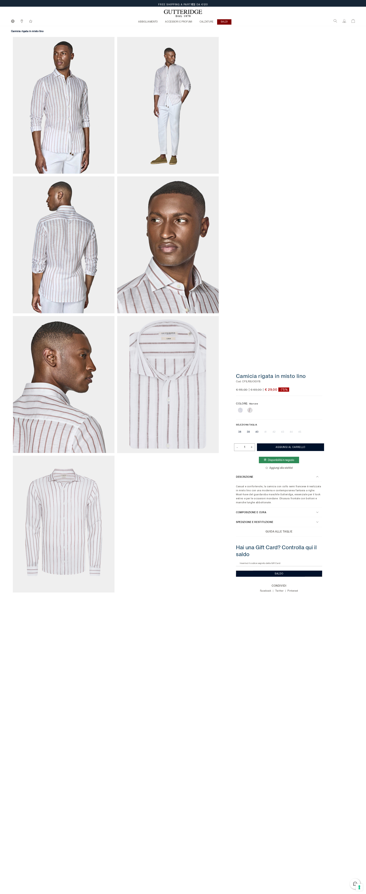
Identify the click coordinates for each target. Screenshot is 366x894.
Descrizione (244, 476)
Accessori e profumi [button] (178, 21)
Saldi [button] (224, 21)
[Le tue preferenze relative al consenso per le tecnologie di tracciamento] (359, 887)
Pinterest (292, 590)
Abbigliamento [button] (148, 21)
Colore (247, 403)
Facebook (266, 590)
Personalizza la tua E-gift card (183, 3)
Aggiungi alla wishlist (281, 467)
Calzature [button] (207, 21)
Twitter (279, 590)
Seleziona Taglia (246, 424)
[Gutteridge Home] (183, 13)
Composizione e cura (251, 512)
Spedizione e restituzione (254, 521)
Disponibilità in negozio (281, 459)
